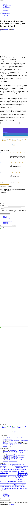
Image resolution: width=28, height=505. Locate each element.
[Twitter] (9, 141)
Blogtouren (5, 217)
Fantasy (3, 467)
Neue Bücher (19, 476)
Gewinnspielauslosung (21, 469)
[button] (5, 132)
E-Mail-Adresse (3, 205)
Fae (26, 466)
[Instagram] (14, 141)
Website (1, 208)
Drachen (20, 464)
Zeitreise (4, 489)
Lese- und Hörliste (6, 7)
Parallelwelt (20, 477)
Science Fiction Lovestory (15, 483)
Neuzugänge (5, 8)
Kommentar (3, 192)
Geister (12, 467)
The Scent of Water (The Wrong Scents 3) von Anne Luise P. (15, 440)
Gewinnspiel (5, 10)
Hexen (22, 182)
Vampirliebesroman (6, 486)
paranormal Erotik (3, 479)
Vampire (20, 485)
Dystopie (3, 466)
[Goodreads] (19, 141)
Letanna (6, 29)
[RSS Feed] (14, 146)
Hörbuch (22, 473)
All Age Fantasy (4, 464)
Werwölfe (15, 486)
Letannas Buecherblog (4, 15)
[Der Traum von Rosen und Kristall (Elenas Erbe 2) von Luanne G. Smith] (8, 54)
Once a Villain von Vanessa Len (9, 442)
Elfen (17, 466)
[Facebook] (4, 141)
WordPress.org (6, 496)
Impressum (5, 6)
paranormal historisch (4, 184)
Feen (19, 182)
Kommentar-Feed (6, 495)
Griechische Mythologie (4, 471)
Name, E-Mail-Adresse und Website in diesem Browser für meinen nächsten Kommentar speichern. (13, 211)
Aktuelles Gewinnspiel (7, 221)
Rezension (2, 29)
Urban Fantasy (8, 485)
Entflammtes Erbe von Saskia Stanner (17, 162)
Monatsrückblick (4, 476)
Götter (11, 471)
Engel (22, 466)
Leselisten (4, 475)
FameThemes (11, 504)
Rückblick (22, 481)
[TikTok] (24, 141)
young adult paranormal (13, 488)
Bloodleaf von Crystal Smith (16, 172)
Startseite (4, 3)
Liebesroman (12, 475)
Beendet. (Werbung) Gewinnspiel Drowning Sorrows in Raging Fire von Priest (15, 451)
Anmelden (5, 493)
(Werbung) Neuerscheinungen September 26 (12, 443)
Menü (2, 0)
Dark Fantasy (13, 464)
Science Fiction (5, 483)
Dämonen (10, 466)
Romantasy (15, 481)
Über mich (5, 4)
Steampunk (23, 483)
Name (1, 203)
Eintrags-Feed (5, 494)
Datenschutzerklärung (7, 5)
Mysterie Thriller (11, 476)
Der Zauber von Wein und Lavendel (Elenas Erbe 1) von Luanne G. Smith (17, 153)
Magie (25, 182)
